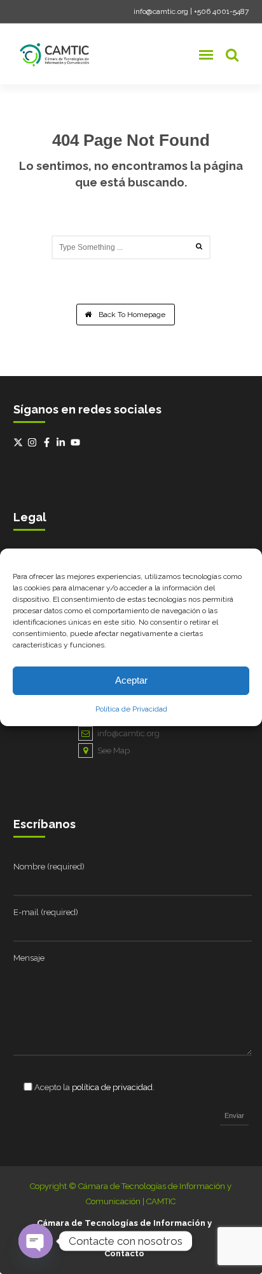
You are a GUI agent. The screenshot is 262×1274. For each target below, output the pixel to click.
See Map (113, 750)
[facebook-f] (48, 442)
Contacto (124, 1253)
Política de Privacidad (131, 709)
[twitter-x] (19, 442)
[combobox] (131, 247)
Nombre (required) (49, 866)
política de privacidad (112, 1087)
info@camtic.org (161, 11)
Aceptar (131, 680)
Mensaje (29, 958)
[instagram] (33, 442)
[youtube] (77, 442)
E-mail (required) (45, 912)
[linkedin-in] (62, 442)
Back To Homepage (131, 314)
